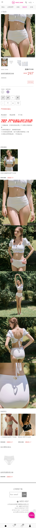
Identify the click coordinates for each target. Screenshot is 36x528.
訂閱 (24, 494)
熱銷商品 (3, 411)
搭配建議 (3, 147)
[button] (33, 428)
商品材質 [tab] (12, 115)
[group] (9, 164)
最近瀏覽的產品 (5, 447)
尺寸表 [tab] (20, 115)
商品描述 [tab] (4, 115)
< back (3, 12)
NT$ (30, 2)
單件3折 (30, 82)
